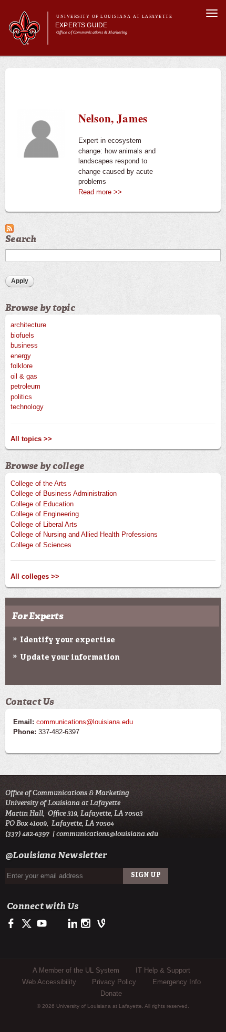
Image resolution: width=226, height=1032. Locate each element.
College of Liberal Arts (44, 524)
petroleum (25, 386)
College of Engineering (45, 514)
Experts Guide (81, 25)
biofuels (22, 335)
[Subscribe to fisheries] (9, 227)
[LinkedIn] (71, 927)
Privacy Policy (114, 982)
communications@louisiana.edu (84, 722)
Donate (111, 993)
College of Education (42, 504)
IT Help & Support (163, 970)
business (24, 345)
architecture (28, 325)
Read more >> (100, 192)
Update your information (69, 657)
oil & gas (24, 376)
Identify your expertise (67, 640)
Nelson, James (113, 118)
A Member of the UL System (76, 970)
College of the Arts (39, 483)
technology (27, 407)
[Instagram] (85, 927)
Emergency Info (176, 982)
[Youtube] (41, 927)
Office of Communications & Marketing (91, 32)
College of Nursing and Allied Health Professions (84, 534)
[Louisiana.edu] (28, 40)
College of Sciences (41, 545)
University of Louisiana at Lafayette (114, 16)
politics (21, 397)
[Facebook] (13, 927)
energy (21, 356)
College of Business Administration (64, 493)
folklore (22, 366)
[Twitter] (27, 927)
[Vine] (99, 927)
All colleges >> (35, 576)
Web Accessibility (49, 982)
